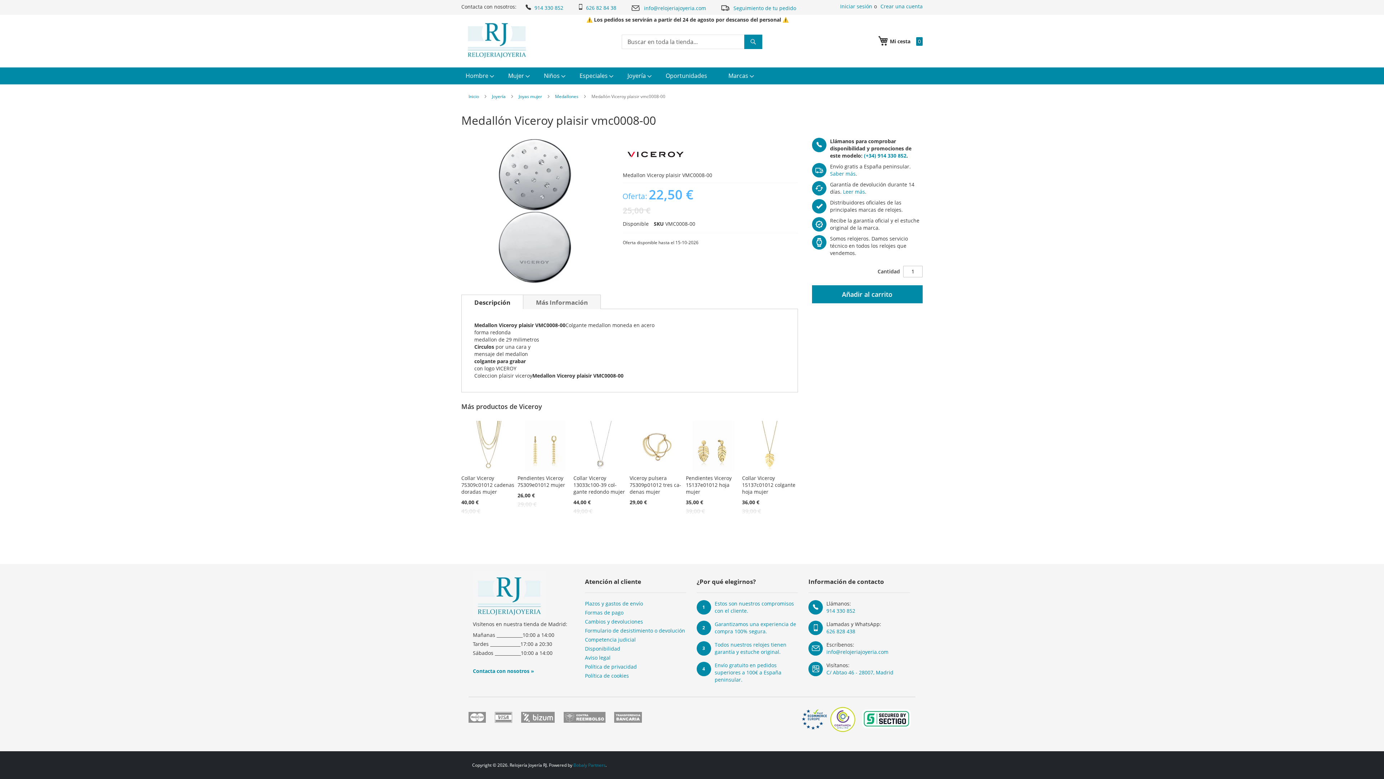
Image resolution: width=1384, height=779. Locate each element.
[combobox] (692, 42)
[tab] (492, 302)
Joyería (499, 96)
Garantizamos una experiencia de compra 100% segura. (755, 628)
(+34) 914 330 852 (885, 155)
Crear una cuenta (901, 6)
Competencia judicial (610, 639)
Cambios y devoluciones (614, 621)
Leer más (854, 191)
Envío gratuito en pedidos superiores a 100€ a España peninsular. (748, 672)
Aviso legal (598, 657)
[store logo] (496, 40)
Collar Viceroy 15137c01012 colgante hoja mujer (768, 485)
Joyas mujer (530, 96)
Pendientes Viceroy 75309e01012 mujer (541, 481)
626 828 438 (840, 631)
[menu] (692, 75)
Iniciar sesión (856, 6)
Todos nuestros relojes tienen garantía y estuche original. (750, 648)
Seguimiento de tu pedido (764, 8)
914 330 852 (548, 7)
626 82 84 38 (601, 7)
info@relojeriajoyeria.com (675, 8)
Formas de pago (604, 612)
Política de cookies (607, 675)
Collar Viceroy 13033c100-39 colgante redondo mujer (599, 485)
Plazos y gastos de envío (614, 603)
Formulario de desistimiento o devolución (635, 630)
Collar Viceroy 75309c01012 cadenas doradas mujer (487, 485)
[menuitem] (479, 75)
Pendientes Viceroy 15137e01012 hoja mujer (709, 485)
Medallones (566, 96)
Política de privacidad (611, 666)
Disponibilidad (602, 648)
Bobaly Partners (589, 765)
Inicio (474, 96)
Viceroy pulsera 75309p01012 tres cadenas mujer (655, 485)
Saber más (843, 173)
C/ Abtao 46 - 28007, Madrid (859, 672)
